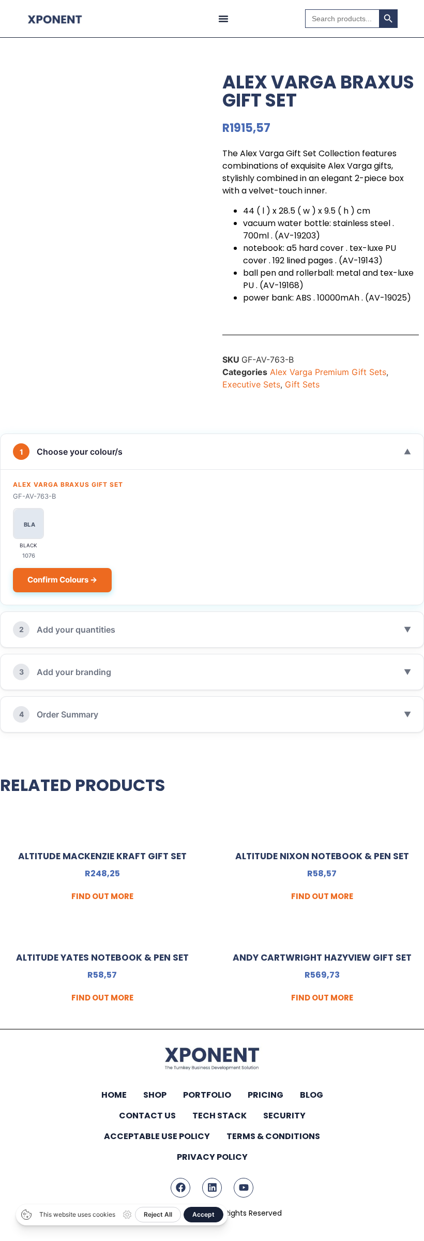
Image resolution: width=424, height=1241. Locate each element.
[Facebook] (180, 1188)
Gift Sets (302, 384)
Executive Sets (251, 384)
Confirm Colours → (62, 580)
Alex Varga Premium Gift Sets (328, 372)
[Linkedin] (212, 1188)
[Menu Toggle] (223, 18)
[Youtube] (243, 1188)
